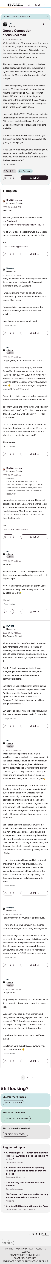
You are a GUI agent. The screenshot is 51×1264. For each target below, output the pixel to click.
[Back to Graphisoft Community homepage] (16, 5)
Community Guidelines (25, 1258)
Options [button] (47, 16)
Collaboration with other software (20, 1209)
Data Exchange (25, 171)
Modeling (10, 1201)
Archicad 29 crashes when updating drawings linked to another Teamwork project (26, 1170)
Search (29, 5)
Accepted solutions (16, 1118)
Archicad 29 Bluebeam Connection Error (27, 1206)
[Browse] (4, 5)
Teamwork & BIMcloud (15, 1177)
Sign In (45, 5)
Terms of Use (33, 1255)
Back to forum (13, 1102)
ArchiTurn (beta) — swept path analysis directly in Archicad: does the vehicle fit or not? (27, 1155)
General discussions (14, 1162)
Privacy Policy (17, 1255)
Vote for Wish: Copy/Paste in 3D (16, 247)
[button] (5, 178)
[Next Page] (32, 1077)
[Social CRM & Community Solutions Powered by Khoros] (8, 1242)
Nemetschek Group (38, 1261)
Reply (36, 177)
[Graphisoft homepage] (38, 1234)
